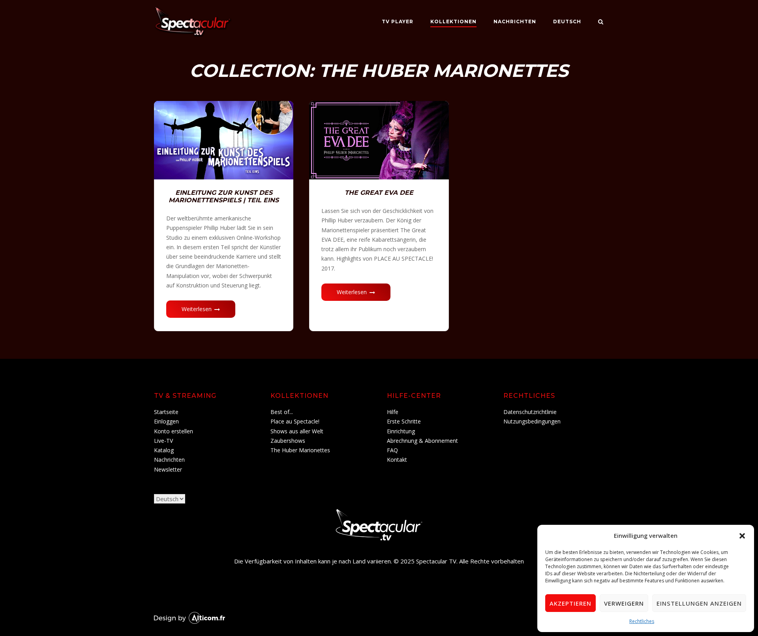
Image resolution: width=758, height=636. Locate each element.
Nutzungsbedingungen (532, 421)
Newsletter (168, 469)
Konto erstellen (173, 431)
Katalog (164, 450)
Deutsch (567, 21)
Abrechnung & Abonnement (422, 440)
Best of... (281, 412)
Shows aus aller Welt (296, 431)
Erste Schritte (404, 421)
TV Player (397, 21)
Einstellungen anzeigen (699, 603)
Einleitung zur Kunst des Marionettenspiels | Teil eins (224, 196)
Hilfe (392, 412)
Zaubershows (287, 440)
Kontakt (397, 459)
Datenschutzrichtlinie (530, 412)
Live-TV (163, 440)
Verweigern (624, 603)
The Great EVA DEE (379, 192)
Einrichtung (401, 431)
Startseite (166, 412)
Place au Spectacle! (294, 421)
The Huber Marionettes (300, 450)
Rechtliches (641, 621)
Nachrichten (514, 21)
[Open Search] (600, 22)
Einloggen (166, 421)
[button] (742, 536)
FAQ (392, 450)
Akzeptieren (570, 603)
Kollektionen (453, 21)
